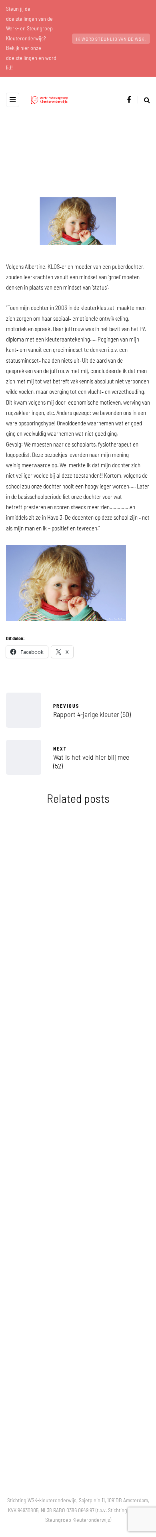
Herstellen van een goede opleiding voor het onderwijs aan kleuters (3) (78, 1352)
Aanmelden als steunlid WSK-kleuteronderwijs (78, 1213)
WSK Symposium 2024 (78, 951)
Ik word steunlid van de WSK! (111, 39)
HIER (69, 1431)
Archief (30, 878)
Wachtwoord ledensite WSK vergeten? (78, 1079)
